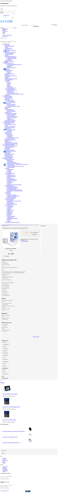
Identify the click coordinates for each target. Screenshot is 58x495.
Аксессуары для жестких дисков (13, 106)
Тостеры (8, 209)
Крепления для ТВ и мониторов (13, 195)
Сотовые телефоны (8, 48)
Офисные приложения (11, 58)
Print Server (7, 140)
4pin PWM (5, 374)
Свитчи (6, 125)
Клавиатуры (7, 69)
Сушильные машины (11, 175)
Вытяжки (9, 177)
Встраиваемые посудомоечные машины (15, 190)
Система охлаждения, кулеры (10, 113)
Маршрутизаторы (8, 141)
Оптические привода (9, 109)
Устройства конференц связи (12, 137)
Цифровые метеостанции (12, 203)
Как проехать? (35, 25)
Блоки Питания (8, 107)
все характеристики (24, 241)
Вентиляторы (9, 201)
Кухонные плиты (10, 178)
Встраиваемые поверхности (12, 187)
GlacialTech (5, 352)
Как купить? (4, 467)
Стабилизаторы (10, 65)
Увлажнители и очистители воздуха (14, 200)
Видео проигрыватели (11, 197)
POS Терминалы (10, 161)
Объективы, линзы (8, 156)
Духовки (9, 183)
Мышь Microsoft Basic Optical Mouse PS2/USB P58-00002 (14, 431)
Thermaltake (6, 361)
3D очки (8, 193)
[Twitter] (9, 254)
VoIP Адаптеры (10, 135)
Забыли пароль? (6, 15)
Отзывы (4, 461)
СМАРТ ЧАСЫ (8, 152)
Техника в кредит (5, 469)
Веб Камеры (7, 74)
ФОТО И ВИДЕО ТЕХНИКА (8, 144)
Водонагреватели (10, 202)
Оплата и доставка (5, 31)
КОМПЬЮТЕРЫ (6, 44)
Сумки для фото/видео (9, 157)
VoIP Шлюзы (9, 136)
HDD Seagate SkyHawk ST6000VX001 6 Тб (11, 442)
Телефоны (9, 170)
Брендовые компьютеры (9, 46)
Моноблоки (7, 49)
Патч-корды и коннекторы (10, 129)
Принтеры (9, 82)
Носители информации (9, 88)
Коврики (9, 72)
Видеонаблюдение (8, 155)
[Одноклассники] (11, 254)
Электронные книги (9, 54)
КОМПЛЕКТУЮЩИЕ (7, 96)
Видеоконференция (9, 79)
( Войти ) (10, 35)
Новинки (2, 382)
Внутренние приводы (11, 111)
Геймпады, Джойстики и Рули (11, 75)
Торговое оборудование (9, 159)
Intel (4, 357)
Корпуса (6, 108)
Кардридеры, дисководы (9, 121)
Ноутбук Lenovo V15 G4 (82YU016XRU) (9, 419)
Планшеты (7, 51)
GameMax (5, 350)
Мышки (8, 71)
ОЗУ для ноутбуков (11, 101)
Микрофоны (7, 76)
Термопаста (9, 118)
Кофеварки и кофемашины (12, 218)
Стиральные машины (11, 180)
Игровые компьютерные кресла (11, 78)
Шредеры (9, 85)
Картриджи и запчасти (11, 87)
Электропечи (9, 207)
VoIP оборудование (8, 133)
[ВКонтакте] (8, 254)
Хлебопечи (9, 208)
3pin (4, 369)
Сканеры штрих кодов (11, 162)
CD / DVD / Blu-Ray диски (12, 92)
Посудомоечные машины (12, 179)
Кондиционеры (10, 199)
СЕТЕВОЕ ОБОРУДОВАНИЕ (8, 122)
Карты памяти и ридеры (9, 154)
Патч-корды (9, 131)
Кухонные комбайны (11, 216)
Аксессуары (7, 45)
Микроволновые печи (11, 176)
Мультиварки (9, 214)
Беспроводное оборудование (10, 124)
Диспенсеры (9, 219)
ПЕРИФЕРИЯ (5, 62)
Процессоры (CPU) (8, 97)
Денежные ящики (10, 165)
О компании (4, 29)
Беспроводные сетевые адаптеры (11, 143)
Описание (7, 256)
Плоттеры (7, 68)
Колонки (6, 77)
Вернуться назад (36, 336)
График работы (36, 26)
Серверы (6, 55)
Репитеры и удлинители (9, 138)
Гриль (8, 220)
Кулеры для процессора (11, 114)
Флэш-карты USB (10, 90)
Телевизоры (9, 181)
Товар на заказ (5, 468)
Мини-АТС (9, 171)
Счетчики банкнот (10, 167)
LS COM (6, 21)
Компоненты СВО (10, 119)
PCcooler (5, 359)
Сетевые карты (8, 128)
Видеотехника (8, 192)
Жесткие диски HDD (11, 104)
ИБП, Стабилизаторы (9, 63)
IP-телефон (9, 172)
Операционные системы (12, 57)
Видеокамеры (7, 153)
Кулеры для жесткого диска (12, 116)
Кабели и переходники (9, 61)
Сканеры (9, 83)
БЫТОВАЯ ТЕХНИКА (7, 158)
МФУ (8, 81)
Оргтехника (7, 80)
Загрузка (4, 33)
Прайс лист (4, 458)
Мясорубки (9, 213)
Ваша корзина (53, 24)
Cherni (4, 342)
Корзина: (4, 36)
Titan (4, 363)
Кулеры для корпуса (11, 115)
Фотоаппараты (8, 147)
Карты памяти (10, 91)
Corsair (4, 346)
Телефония (7, 168)
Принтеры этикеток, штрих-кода (13, 163)
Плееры (6, 47)
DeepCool (5, 348)
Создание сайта (4, 490)
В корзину (34, 234)
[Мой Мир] (12, 254)
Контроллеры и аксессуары (10, 120)
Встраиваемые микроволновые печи (14, 189)
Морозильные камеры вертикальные (14, 184)
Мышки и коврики (8, 70)
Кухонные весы (10, 217)
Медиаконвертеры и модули (10, 139)
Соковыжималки (10, 210)
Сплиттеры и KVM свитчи (10, 126)
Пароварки (9, 211)
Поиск (1, 27)
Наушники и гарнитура (9, 73)
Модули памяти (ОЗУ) (9, 100)
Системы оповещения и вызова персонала (15, 166)
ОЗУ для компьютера (11, 102)
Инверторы (9, 66)
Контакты (4, 32)
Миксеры (9, 215)
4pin (4, 371)
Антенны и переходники (10, 127)
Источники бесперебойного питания (14, 64)
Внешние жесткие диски (12, 89)
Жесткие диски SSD (11, 105)
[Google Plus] (13, 254)
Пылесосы (9, 174)
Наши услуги (4, 30)
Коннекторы (9, 130)
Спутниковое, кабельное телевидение (12, 222)
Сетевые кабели (8, 132)
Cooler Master (6, 344)
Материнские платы (9, 98)
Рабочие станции (8, 60)
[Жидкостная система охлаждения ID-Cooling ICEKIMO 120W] (10, 246)
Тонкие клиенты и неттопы (10, 52)
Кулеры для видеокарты (11, 117)
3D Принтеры (10, 86)
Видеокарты (7, 99)
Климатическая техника (9, 198)
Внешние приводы (11, 110)
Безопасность (9, 160)
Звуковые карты (8, 112)
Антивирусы (9, 59)
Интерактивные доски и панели (11, 145)
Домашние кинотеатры (11, 196)
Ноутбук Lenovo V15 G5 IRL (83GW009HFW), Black (11, 406)
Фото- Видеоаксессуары (9, 146)
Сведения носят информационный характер (5, 471)
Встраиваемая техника (9, 185)
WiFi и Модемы (8, 123)
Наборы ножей (10, 212)
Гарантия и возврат (5, 466)
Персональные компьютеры (10, 50)
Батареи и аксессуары (11, 67)
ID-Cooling (5, 355)
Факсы (8, 84)
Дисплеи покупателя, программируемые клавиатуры (17, 164)
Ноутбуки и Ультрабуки (9, 53)
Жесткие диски (8, 103)
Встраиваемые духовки (11, 188)
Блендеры (9, 221)
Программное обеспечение (10, 56)
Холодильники (10, 182)
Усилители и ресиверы (11, 194)
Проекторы (7, 148)
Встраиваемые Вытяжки (12, 186)
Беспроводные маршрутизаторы (11, 142)
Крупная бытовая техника (10, 173)
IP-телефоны (9, 134)
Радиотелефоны (10, 169)
